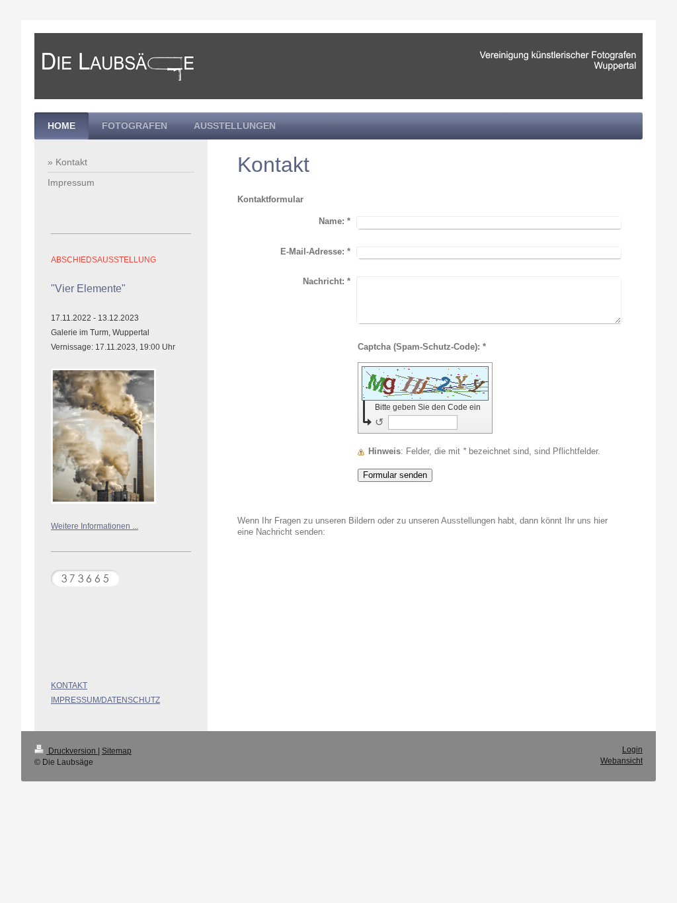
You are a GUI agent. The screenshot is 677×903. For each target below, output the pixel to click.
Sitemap (117, 751)
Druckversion (72, 751)
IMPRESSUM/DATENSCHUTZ (105, 700)
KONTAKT (69, 685)
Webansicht (621, 761)
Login (632, 749)
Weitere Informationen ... (94, 526)
